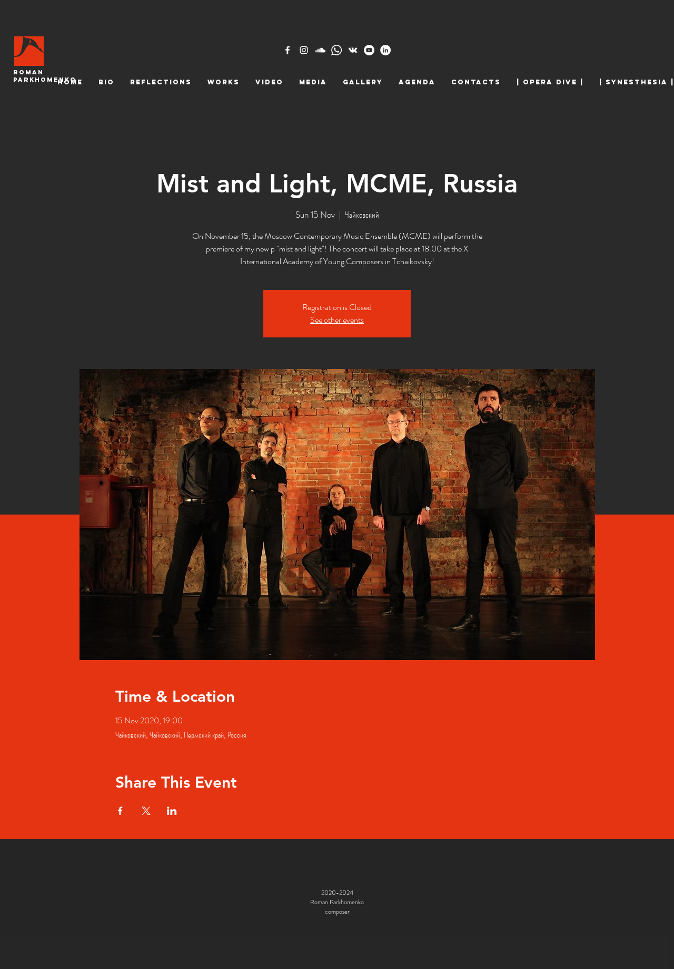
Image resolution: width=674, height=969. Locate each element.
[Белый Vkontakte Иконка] (353, 50)
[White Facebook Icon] (287, 50)
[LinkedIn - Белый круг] (385, 50)
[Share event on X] (146, 811)
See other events (337, 320)
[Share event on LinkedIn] (172, 811)
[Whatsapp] (336, 50)
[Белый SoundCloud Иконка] (320, 50)
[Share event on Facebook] (120, 811)
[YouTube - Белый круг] (369, 50)
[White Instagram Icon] (304, 50)
